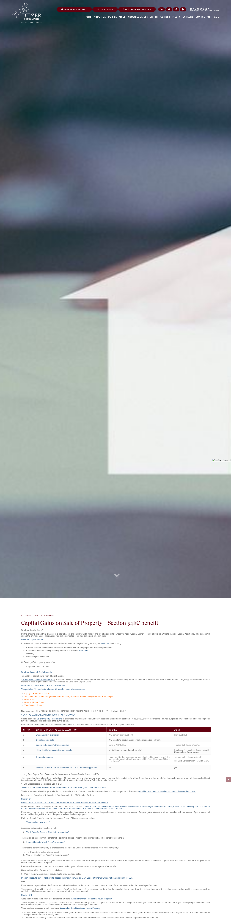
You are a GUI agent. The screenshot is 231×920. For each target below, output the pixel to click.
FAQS (216, 17)
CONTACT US (203, 17)
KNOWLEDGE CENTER (140, 17)
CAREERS (188, 17)
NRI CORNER (162, 17)
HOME (88, 17)
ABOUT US (100, 17)
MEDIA (176, 17)
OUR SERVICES (117, 17)
